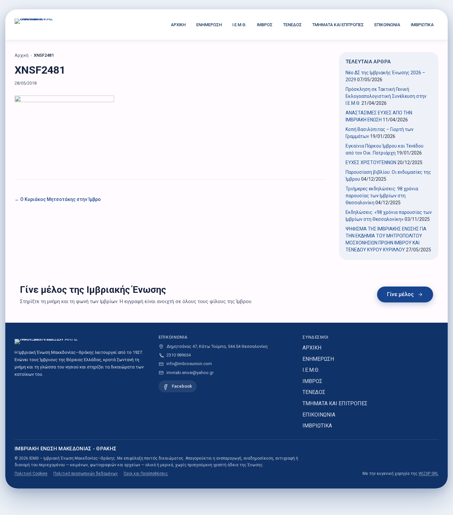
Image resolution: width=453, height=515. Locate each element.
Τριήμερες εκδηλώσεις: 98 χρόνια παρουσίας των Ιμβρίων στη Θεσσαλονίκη (382, 195)
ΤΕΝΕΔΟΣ (292, 24)
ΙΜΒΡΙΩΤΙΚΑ (422, 24)
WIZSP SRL (428, 473)
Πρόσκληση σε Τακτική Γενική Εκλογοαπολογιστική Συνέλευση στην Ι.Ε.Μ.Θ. (386, 96)
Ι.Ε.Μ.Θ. (239, 24)
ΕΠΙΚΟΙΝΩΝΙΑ (387, 24)
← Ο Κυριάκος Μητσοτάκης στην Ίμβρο (58, 199)
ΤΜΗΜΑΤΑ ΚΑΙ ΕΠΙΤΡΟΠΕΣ (338, 24)
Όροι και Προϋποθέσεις (146, 473)
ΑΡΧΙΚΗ (178, 24)
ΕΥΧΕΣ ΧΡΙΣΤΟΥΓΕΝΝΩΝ (371, 162)
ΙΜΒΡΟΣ (265, 24)
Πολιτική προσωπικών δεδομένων (85, 473)
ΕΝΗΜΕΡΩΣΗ (209, 24)
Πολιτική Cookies (31, 473)
